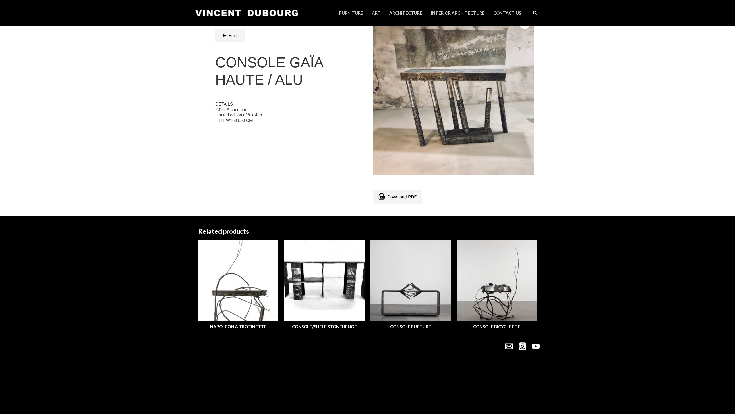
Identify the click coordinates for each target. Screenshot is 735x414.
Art (376, 13)
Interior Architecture (458, 13)
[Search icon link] (535, 13)
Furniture (351, 13)
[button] (230, 35)
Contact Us (507, 13)
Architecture (405, 13)
